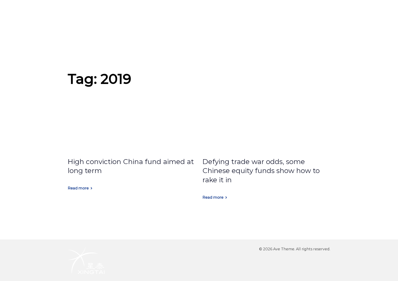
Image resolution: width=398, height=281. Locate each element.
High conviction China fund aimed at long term (131, 166)
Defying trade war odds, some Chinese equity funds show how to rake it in (261, 170)
